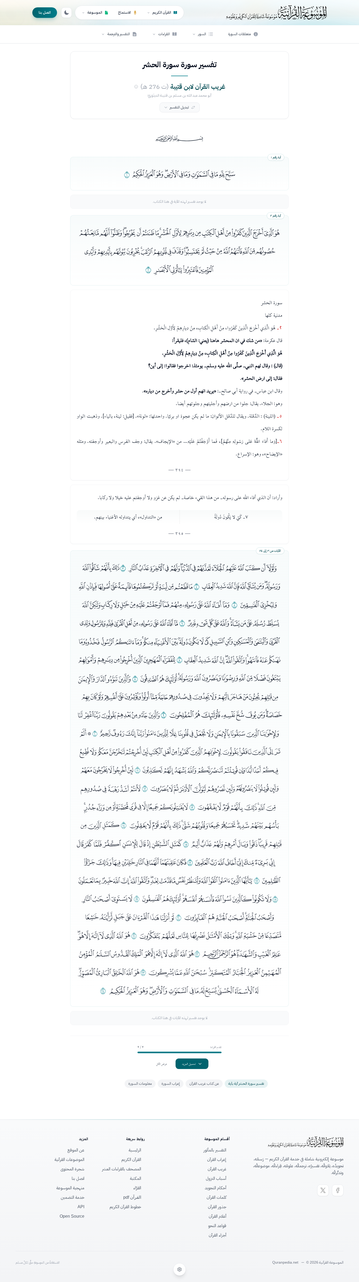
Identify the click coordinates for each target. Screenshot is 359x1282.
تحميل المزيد (189, 1064)
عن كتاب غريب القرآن (204, 1083)
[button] (203, 34)
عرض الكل (161, 1064)
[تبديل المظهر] (66, 12)
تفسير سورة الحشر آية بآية (246, 1083)
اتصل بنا (45, 12)
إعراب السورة (170, 1083)
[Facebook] (337, 1190)
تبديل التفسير (179, 107)
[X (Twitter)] (323, 1190)
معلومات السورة (140, 1083)
